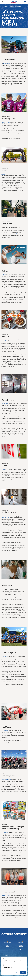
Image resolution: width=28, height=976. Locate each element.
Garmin (3, 174)
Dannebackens (5, 403)
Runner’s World (5, 832)
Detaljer (4, 971)
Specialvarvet (20, 943)
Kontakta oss (7, 955)
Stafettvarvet (20, 945)
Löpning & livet (5, 895)
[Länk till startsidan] (14, 2)
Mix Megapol (4, 730)
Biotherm (3, 274)
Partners (5, 6)
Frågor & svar (7, 943)
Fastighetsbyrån (5, 517)
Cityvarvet (21, 946)
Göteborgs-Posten (6, 779)
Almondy (3, 340)
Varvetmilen (20, 942)
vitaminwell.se (14, 234)
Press (7, 945)
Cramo (3, 469)
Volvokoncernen (7, 63)
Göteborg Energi (5, 122)
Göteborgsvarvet (7, 942)
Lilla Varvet (20, 949)
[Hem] (1, 6)
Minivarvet (20, 947)
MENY (25, 2)
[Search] (2, 2)
